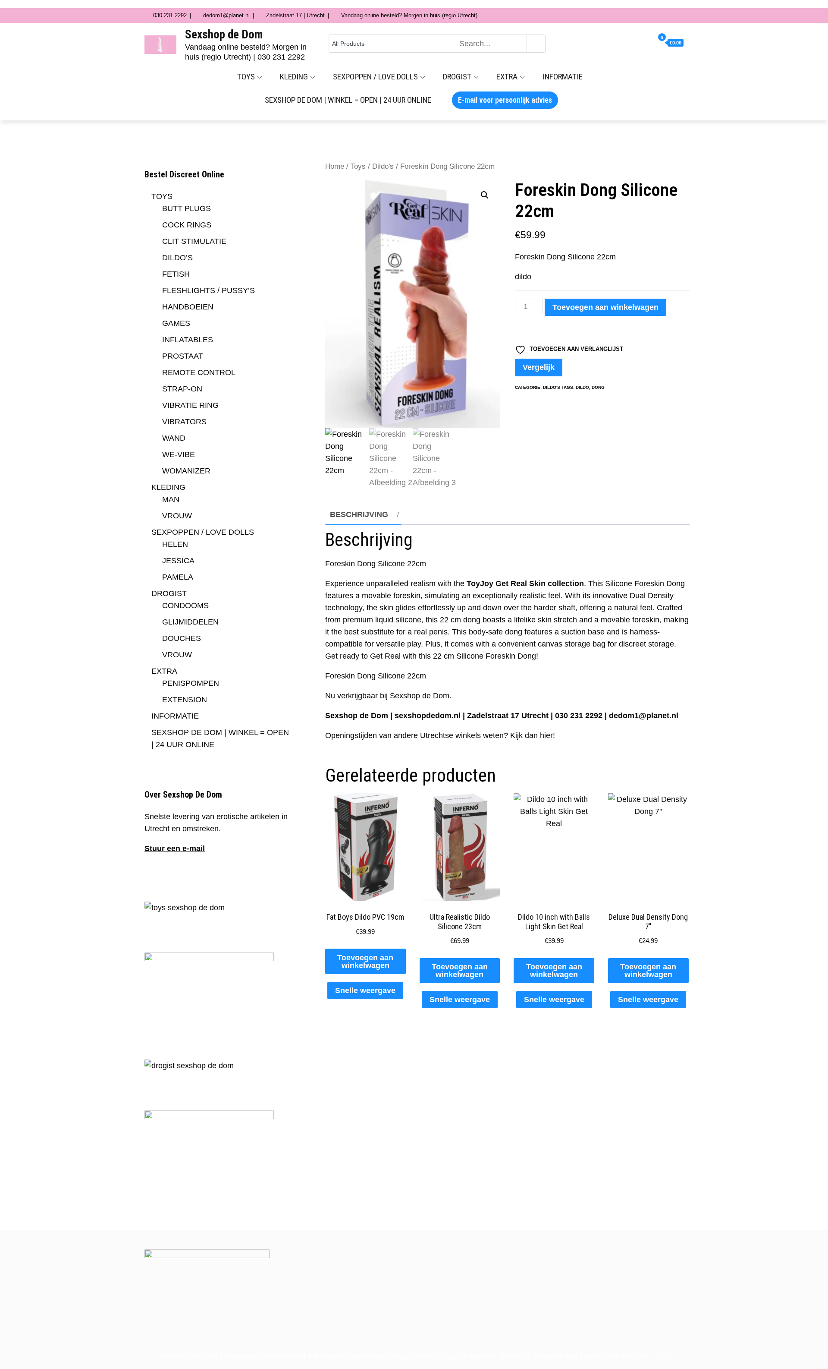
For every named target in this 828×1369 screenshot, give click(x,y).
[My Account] (633, 43)
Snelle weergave (365, 990)
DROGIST (457, 77)
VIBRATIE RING (190, 405)
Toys (358, 166)
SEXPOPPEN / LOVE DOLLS (375, 77)
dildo (582, 387)
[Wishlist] (642, 43)
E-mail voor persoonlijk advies (505, 99)
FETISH (176, 274)
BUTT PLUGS (186, 208)
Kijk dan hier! (532, 735)
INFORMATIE (563, 77)
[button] (484, 195)
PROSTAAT (182, 356)
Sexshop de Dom (224, 34)
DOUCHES (181, 638)
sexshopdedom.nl (428, 715)
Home (334, 166)
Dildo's (383, 166)
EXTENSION (184, 699)
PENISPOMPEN (190, 683)
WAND (173, 438)
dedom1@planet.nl (643, 715)
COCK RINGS (186, 225)
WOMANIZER (186, 471)
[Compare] (650, 43)
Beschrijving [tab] (359, 514)
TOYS (246, 77)
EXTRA (507, 77)
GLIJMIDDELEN (190, 622)
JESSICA (178, 560)
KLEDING (294, 77)
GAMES (176, 323)
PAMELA (177, 577)
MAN (170, 499)
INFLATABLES (187, 339)
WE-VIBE (178, 454)
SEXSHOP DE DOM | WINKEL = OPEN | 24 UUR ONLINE (348, 100)
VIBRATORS (184, 421)
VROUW (177, 515)
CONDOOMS (185, 605)
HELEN (175, 544)
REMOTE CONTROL (198, 372)
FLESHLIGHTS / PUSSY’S (208, 290)
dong (598, 387)
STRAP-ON (182, 389)
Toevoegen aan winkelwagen (605, 307)
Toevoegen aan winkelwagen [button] (365, 961)
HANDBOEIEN (187, 307)
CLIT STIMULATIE (194, 241)
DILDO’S (177, 257)
